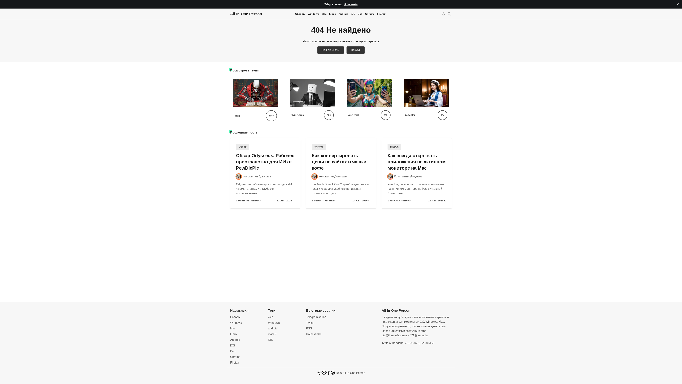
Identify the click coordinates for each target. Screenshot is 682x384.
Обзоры (300, 13)
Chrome (370, 13)
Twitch (310, 322)
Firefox (381, 13)
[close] (678, 4)
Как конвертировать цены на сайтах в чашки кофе (339, 161)
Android (343, 13)
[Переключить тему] (443, 14)
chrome (318, 146)
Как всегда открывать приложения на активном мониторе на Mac (417, 161)
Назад (355, 50)
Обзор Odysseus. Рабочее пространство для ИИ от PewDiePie (265, 161)
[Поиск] (449, 14)
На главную (330, 50)
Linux (332, 13)
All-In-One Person (354, 372)
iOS (353, 13)
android (273, 328)
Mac (324, 13)
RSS (309, 328)
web (270, 317)
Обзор (243, 146)
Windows (313, 13)
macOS (394, 146)
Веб (360, 13)
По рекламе (314, 334)
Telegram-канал (316, 317)
